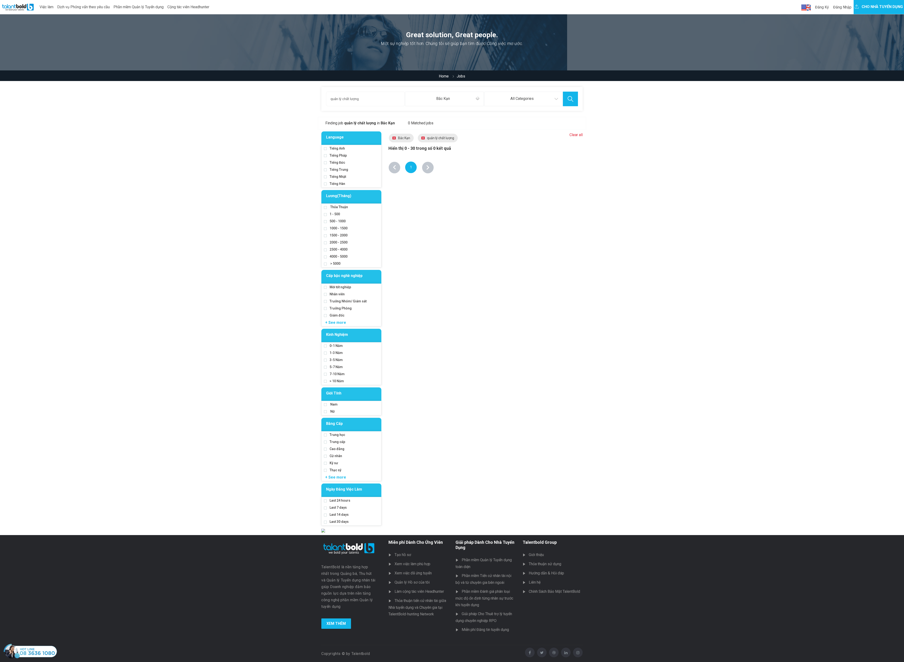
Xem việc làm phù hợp (412, 564)
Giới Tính (333, 393)
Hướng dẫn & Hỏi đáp (546, 573)
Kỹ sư (334, 463)
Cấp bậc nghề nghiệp (344, 275)
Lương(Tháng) (338, 196)
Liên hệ (535, 582)
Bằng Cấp (334, 423)
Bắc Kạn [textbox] (443, 98)
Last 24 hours (340, 500)
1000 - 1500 (338, 228)
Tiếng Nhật (338, 177)
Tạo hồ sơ (403, 554)
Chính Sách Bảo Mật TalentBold (554, 591)
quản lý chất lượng (440, 138)
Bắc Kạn (404, 138)
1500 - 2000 (338, 235)
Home (444, 76)
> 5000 (335, 263)
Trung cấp (337, 442)
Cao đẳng (337, 449)
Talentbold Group (540, 542)
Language (335, 137)
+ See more (335, 322)
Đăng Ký (822, 7)
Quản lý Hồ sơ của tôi (412, 582)
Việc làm (46, 7)
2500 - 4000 (338, 249)
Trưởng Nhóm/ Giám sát (348, 301)
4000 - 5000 (338, 256)
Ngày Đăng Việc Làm (344, 489)
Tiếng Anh (337, 148)
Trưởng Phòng (341, 308)
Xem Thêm (336, 623)
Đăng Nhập (842, 7)
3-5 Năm (336, 360)
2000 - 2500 (338, 242)
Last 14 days (339, 514)
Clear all (576, 135)
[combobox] (444, 99)
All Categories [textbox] (522, 98)
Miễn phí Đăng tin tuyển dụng (485, 629)
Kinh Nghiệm (337, 334)
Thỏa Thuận (339, 207)
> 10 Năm (337, 381)
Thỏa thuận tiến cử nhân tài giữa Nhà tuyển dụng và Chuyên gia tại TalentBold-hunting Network (417, 607)
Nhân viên (337, 294)
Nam (334, 404)
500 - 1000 (338, 221)
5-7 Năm (336, 367)
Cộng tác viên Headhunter (188, 7)
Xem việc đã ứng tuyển (413, 573)
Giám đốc (337, 315)
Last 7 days (338, 507)
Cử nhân (336, 456)
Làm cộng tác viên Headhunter (419, 591)
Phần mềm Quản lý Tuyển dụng (138, 7)
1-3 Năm (336, 353)
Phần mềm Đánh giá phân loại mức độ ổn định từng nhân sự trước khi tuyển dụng (484, 598)
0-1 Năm (336, 346)
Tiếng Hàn (337, 184)
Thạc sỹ (335, 470)
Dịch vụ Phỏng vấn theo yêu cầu (83, 7)
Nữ (332, 411)
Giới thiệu (536, 554)
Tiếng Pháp (338, 155)
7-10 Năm (337, 374)
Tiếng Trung (339, 169)
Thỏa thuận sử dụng (545, 564)
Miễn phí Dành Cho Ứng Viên (415, 542)
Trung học (337, 435)
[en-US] (806, 7)
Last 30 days (339, 522)
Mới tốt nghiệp (340, 287)
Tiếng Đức (337, 162)
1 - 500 (335, 214)
